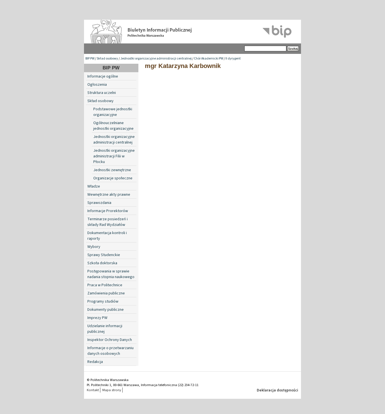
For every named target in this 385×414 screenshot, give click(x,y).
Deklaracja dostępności (277, 390)
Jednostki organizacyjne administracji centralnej (156, 58)
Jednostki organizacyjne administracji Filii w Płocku (114, 156)
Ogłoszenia (97, 84)
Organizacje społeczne (112, 178)
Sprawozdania (99, 203)
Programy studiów (102, 301)
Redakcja (95, 362)
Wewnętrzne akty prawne (108, 194)
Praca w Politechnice (104, 285)
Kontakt (93, 390)
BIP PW (89, 58)
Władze (93, 186)
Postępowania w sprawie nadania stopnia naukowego (110, 274)
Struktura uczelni (101, 93)
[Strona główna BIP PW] (192, 31)
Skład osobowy (107, 58)
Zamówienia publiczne (106, 293)
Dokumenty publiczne (105, 309)
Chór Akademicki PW (208, 58)
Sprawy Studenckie (103, 255)
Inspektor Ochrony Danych (109, 340)
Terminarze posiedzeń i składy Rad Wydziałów (107, 222)
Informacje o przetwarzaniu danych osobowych (110, 350)
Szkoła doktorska (102, 263)
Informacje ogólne (102, 76)
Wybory (93, 247)
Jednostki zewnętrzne (112, 170)
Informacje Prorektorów (107, 211)
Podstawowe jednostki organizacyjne (112, 112)
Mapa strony (111, 390)
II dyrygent (233, 58)
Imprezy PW (97, 318)
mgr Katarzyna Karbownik (183, 65)
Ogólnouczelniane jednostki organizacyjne (113, 125)
